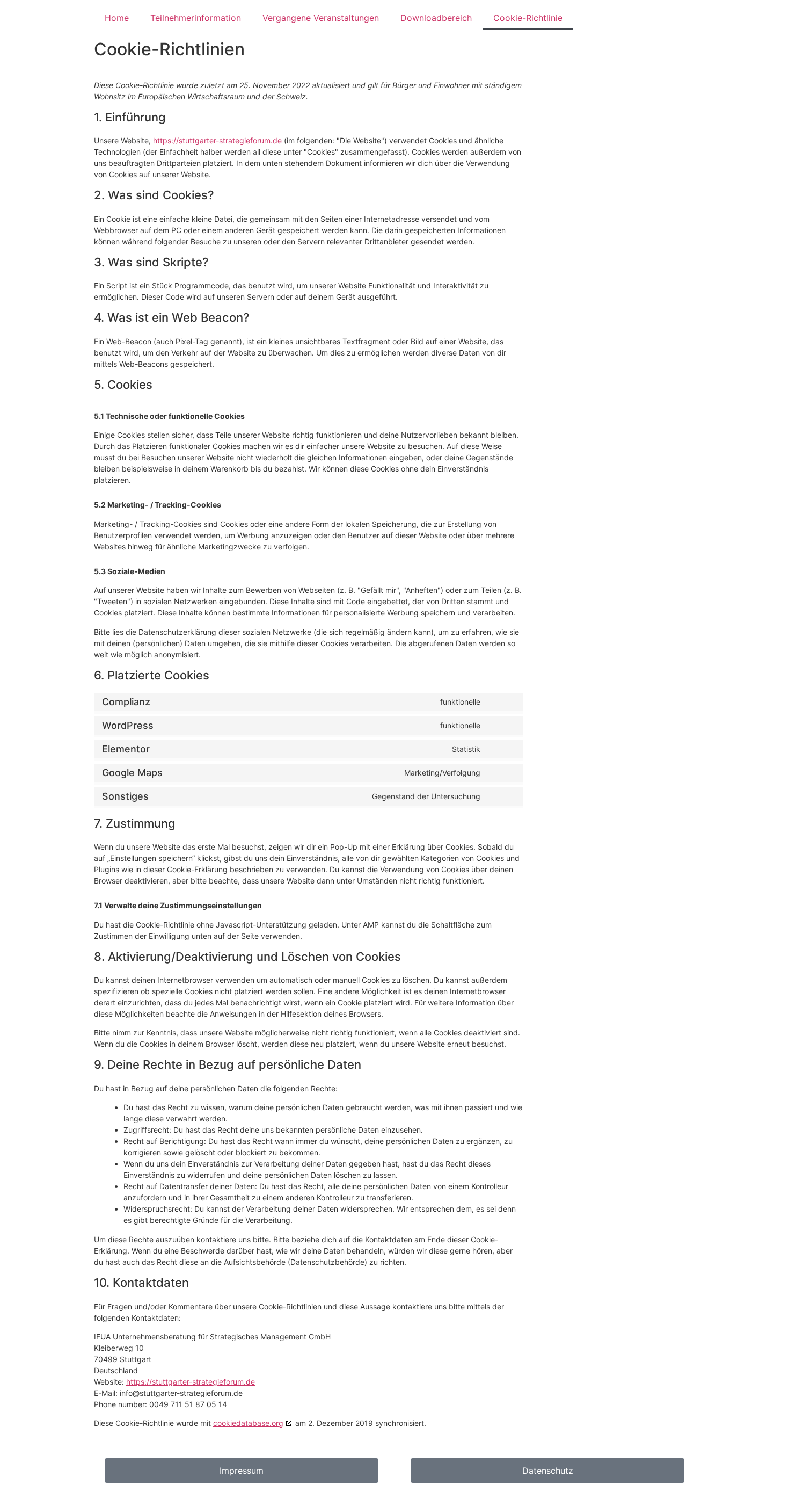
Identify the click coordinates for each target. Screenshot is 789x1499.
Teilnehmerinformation (195, 17)
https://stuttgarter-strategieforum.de (217, 140)
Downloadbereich (436, 17)
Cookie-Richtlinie (527, 17)
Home (117, 17)
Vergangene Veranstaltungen (320, 17)
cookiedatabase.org (248, 1423)
